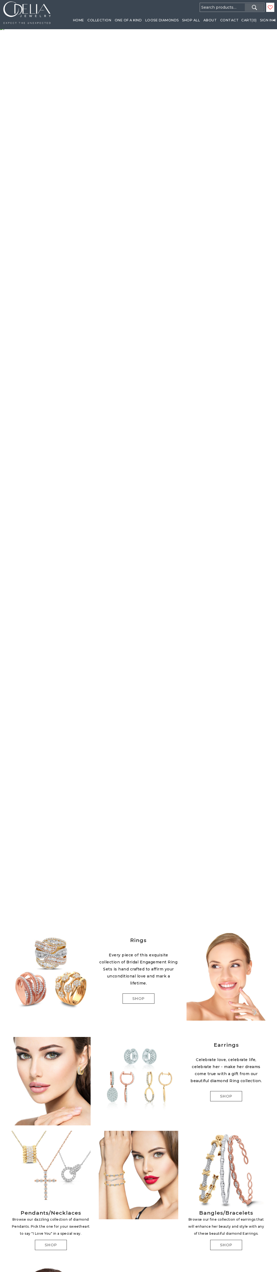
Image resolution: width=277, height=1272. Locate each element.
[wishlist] (270, 7)
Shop (138, 998)
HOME (78, 20)
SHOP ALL (191, 20)
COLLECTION (99, 20)
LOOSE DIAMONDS (162, 20)
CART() (249, 20)
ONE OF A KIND (128, 20)
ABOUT (210, 20)
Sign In (266, 20)
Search (254, 7)
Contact (229, 20)
